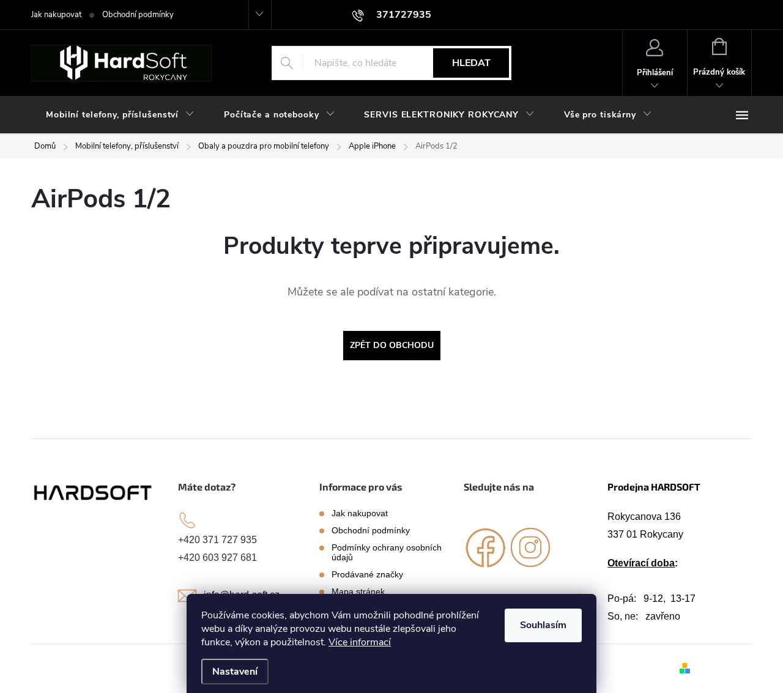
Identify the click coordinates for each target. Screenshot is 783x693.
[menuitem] (120, 115)
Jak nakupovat (56, 14)
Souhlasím (543, 625)
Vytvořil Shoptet (723, 667)
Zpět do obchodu (392, 345)
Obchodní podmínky (138, 14)
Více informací (359, 642)
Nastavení (235, 671)
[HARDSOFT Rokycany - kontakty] (93, 492)
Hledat (471, 63)
